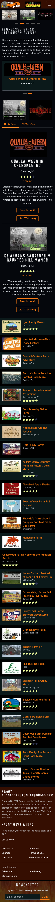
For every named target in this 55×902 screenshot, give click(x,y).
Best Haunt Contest (39, 857)
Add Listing (35, 871)
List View (11, 124)
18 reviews (27, 275)
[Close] (52, 883)
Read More (26, 210)
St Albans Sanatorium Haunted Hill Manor (27, 257)
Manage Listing (9, 876)
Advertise (7, 871)
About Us (34, 848)
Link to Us (7, 857)
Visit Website (26, 218)
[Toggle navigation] (49, 4)
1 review (28, 181)
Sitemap (6, 853)
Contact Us (8, 848)
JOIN (45, 896)
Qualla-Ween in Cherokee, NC (27, 78)
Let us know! (8, 839)
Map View (29, 124)
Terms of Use (36, 853)
